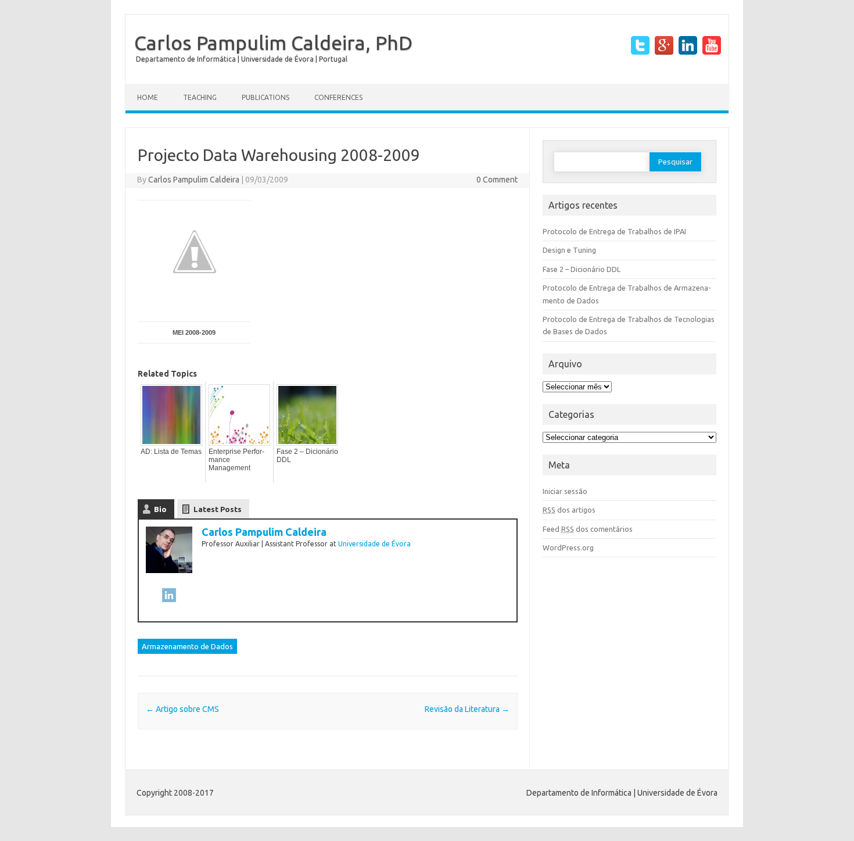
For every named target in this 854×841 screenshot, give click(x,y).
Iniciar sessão (565, 491)
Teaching (200, 97)
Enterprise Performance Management (236, 460)
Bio (160, 509)
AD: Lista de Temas (171, 452)
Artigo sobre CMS (182, 709)
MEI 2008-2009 (194, 332)
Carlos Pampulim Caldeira (193, 179)
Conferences (338, 97)
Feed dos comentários (588, 529)
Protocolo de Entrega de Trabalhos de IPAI (614, 231)
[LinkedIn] (169, 601)
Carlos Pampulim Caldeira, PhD (273, 42)
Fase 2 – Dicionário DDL (307, 456)
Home (147, 97)
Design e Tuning (569, 250)
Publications (265, 97)
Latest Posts (217, 509)
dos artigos (569, 510)
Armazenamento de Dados (187, 646)
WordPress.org (568, 547)
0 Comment (497, 179)
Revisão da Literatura (467, 709)
